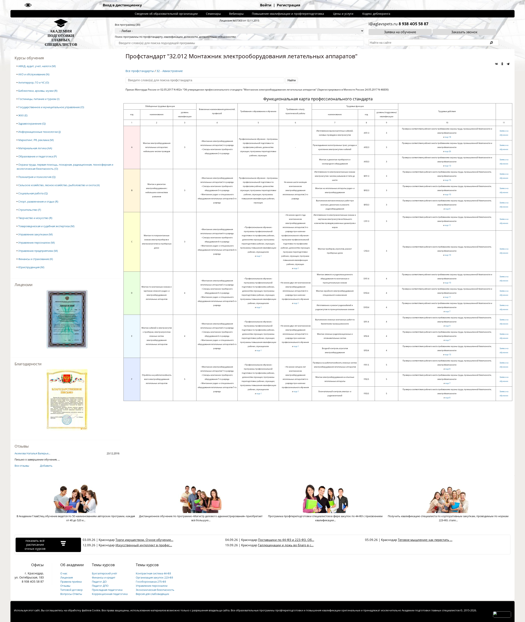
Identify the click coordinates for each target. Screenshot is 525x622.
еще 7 (447, 311)
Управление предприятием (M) (38, 251)
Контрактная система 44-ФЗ (153, 573)
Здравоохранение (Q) (32, 123)
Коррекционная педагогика (110, 594)
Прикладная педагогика (107, 590)
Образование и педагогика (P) (37, 156)
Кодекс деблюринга (376, 14)
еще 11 (448, 225)
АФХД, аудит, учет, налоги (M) (37, 66)
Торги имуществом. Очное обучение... (144, 540)
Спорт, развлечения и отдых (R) (38, 201)
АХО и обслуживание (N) (33, 74)
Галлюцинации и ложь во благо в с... (286, 545)
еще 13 (448, 165)
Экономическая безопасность (155, 590)
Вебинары (236, 14)
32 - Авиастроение (169, 71)
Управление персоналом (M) (36, 242)
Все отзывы (22, 465)
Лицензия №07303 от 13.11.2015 (239, 20)
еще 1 (259, 256)
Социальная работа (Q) (33, 193)
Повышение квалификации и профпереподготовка (288, 14)
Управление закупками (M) (35, 234)
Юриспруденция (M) (31, 267)
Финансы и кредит (103, 577)
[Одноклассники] (502, 63)
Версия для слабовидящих (152, 594)
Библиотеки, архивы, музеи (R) (37, 91)
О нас (63, 573)
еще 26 (448, 151)
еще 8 (447, 208)
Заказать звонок (464, 32)
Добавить (46, 465)
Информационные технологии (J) (39, 132)
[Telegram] (508, 63)
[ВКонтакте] (496, 63)
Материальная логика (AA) (35, 148)
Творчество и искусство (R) (35, 218)
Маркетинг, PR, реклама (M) (36, 140)
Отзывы (65, 586)
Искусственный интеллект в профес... (143, 545)
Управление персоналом (152, 586)
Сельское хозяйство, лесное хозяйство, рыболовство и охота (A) (59, 185)
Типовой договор (71, 590)
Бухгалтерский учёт (104, 573)
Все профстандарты (140, 71)
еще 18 (448, 137)
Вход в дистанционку (122, 5)
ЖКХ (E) (22, 115)
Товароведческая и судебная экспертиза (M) (46, 226)
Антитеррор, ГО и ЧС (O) (33, 82)
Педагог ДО (99, 581)
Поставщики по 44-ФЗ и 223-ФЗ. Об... (286, 540)
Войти (265, 5)
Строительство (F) (29, 210)
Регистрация (288, 5)
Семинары (213, 14)
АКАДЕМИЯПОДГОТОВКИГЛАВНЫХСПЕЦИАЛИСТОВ (61, 38)
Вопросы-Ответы (71, 594)
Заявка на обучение (400, 32)
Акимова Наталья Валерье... (32, 453)
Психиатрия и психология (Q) (37, 177)
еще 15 (448, 180)
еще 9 (447, 325)
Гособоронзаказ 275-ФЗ (151, 581)
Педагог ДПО (100, 586)
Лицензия (66, 577)
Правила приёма (71, 581)
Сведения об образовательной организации (166, 14)
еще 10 (448, 194)
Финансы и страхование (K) (35, 259)
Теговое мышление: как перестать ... (425, 540)
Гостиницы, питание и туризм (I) (38, 99)
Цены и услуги (343, 14)
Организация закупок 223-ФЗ (154, 577)
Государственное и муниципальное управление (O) (51, 107)
